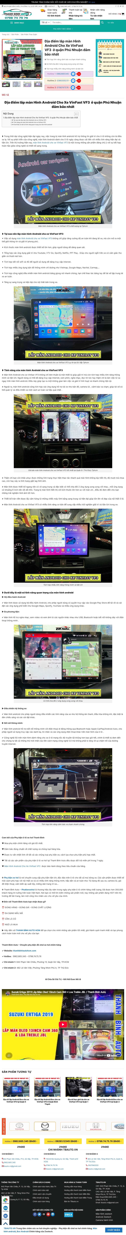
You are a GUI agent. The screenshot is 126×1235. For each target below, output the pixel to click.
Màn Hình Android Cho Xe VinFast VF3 (22, 866)
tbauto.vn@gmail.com (12, 1166)
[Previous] (6, 59)
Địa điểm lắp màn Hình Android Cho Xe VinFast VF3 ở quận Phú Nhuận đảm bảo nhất (41, 118)
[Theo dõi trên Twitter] (120, 6)
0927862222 (93, 1165)
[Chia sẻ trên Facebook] (35, 1214)
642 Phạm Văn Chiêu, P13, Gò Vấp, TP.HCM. (21, 1159)
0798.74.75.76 (51, 1165)
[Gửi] (102, 22)
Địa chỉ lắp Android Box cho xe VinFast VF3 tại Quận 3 (110, 1100)
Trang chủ (5, 34)
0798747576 (63, 87)
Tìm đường (5, 1203)
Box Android (23, 1231)
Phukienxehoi (28, 889)
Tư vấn (111, 23)
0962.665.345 (10, 1162)
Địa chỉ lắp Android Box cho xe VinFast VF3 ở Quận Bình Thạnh (47, 1101)
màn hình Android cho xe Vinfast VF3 (50, 142)
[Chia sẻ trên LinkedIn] (53, 1214)
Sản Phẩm (15, 34)
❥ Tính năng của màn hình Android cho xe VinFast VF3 (29, 122)
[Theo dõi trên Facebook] (116, 6)
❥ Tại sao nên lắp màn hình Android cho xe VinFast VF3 (29, 120)
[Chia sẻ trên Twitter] (39, 1214)
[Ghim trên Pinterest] (48, 1214)
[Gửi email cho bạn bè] (44, 1214)
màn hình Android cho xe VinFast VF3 (34, 238)
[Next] (38, 59)
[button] (116, 14)
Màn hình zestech (104, 1214)
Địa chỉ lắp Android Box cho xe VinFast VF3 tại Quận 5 (16, 1100)
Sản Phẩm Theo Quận (29, 34)
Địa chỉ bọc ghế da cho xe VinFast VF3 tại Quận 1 (78, 1100)
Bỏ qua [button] (91, 2)
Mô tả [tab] (5, 94)
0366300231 (63, 80)
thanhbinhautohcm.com (24, 950)
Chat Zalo (5, 1211)
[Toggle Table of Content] (75, 114)
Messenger (5, 1219)
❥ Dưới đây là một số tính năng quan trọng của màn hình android (32, 124)
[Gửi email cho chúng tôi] (123, 6)
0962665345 (62, 74)
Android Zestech (103, 1217)
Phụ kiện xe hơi (11, 877)
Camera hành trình (104, 1220)
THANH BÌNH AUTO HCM (28, 930)
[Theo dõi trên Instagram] (118, 6)
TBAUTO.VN (10, 1228)
